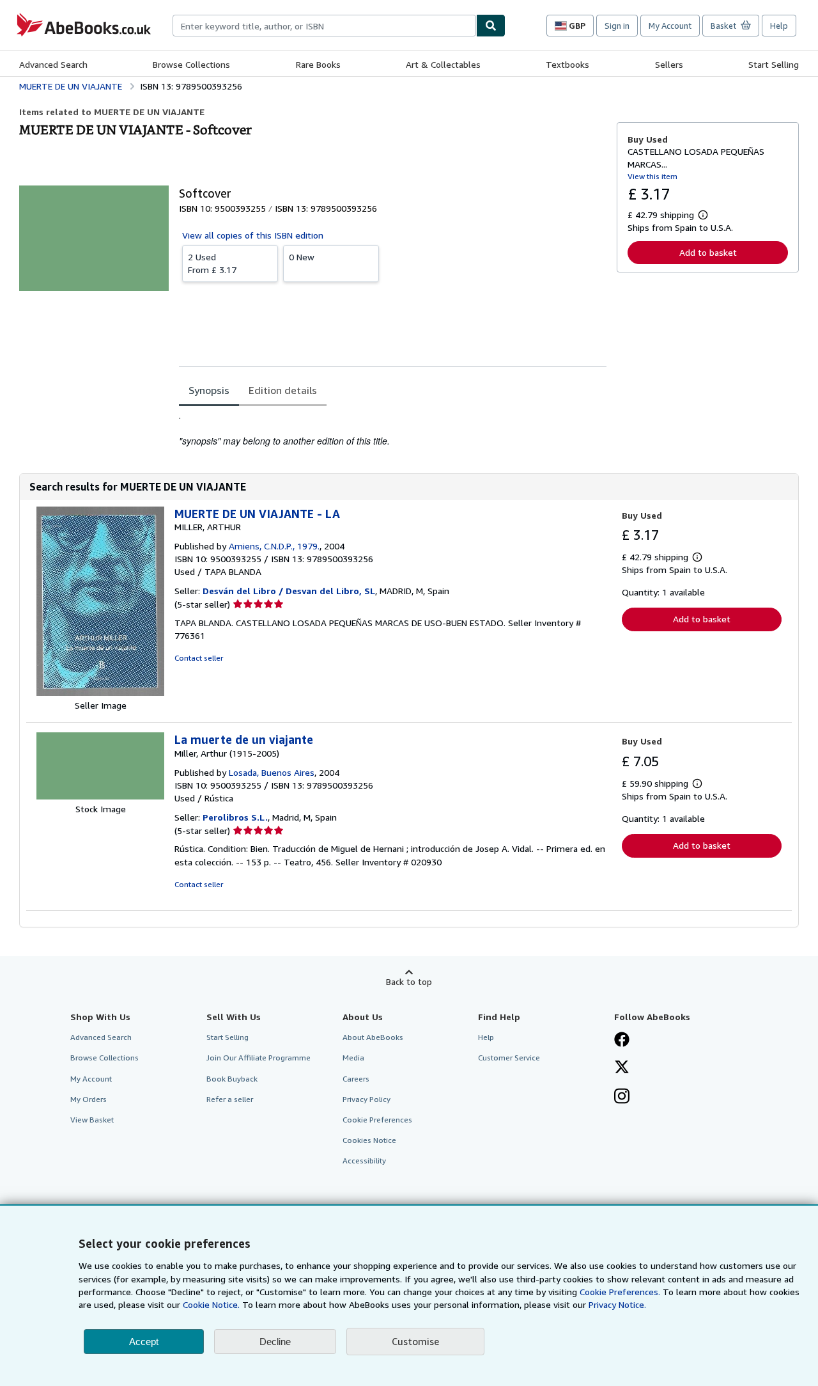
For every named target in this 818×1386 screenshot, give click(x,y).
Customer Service (509, 1057)
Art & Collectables (443, 64)
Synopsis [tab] (209, 390)
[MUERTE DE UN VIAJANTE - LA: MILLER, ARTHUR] (100, 692)
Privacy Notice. (617, 1304)
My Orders (88, 1099)
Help (779, 25)
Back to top (409, 981)
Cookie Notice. (211, 1304)
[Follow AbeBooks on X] (621, 1068)
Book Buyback (232, 1078)
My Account (670, 25)
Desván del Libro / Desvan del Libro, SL (289, 590)
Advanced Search (53, 64)
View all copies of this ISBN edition (252, 235)
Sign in (617, 25)
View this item (652, 176)
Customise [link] (415, 1341)
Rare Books (318, 64)
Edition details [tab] (283, 390)
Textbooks (567, 64)
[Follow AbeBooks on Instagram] (621, 1097)
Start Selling (773, 64)
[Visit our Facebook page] (621, 1040)
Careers (356, 1078)
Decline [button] (275, 1341)
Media (353, 1057)
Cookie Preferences (377, 1119)
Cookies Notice (369, 1140)
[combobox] (324, 25)
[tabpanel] (392, 428)
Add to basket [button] (708, 252)
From (212, 263)
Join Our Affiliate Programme (258, 1057)
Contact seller (198, 658)
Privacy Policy (366, 1099)
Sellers (669, 64)
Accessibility (364, 1160)
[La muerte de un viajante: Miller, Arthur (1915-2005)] (100, 796)
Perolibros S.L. (235, 817)
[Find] (491, 25)
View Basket (92, 1119)
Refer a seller (229, 1099)
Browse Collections (191, 64)
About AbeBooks (373, 1037)
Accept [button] (143, 1341)
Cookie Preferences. (620, 1291)
